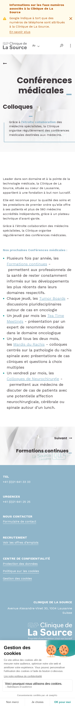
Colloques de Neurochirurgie (33, 378)
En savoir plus (19, 32)
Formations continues (27, 264)
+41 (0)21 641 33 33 (16, 482)
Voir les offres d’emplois (20, 542)
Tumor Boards (52, 298)
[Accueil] (15, 48)
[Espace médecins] (5, 63)
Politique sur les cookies (21, 571)
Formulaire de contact (19, 521)
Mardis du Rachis (29, 344)
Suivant (60, 438)
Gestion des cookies (17, 578)
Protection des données (20, 564)
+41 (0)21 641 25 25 (16, 502)
